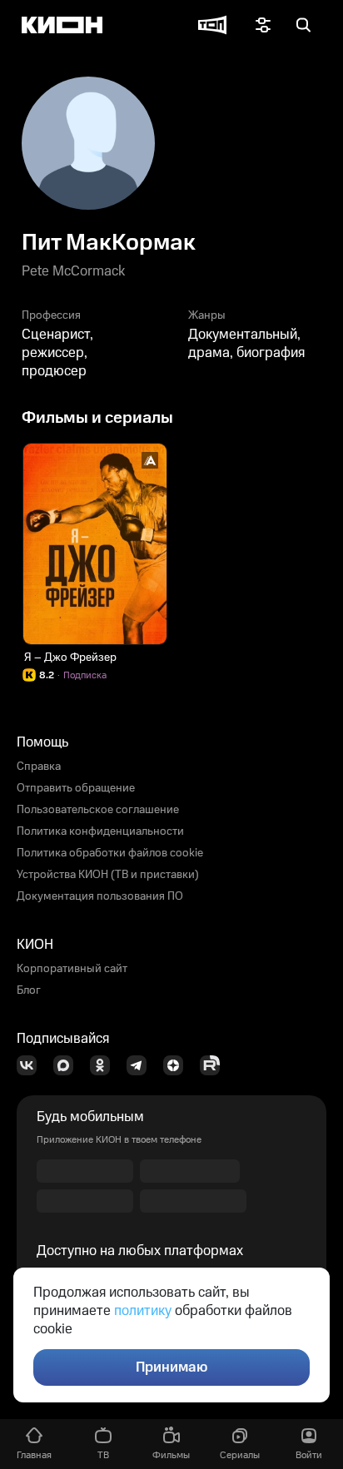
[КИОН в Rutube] (215, 1065)
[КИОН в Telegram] (142, 1065)
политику (143, 1311)
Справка (39, 766)
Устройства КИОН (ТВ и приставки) (108, 874)
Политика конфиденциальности (100, 831)
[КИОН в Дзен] (178, 1065)
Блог (29, 990)
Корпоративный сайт (72, 968)
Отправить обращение (76, 788)
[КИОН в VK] (32, 1065)
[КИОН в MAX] (68, 1065)
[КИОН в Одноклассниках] (105, 1065)
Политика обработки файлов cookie (110, 853)
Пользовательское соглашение (98, 809)
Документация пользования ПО (100, 896)
